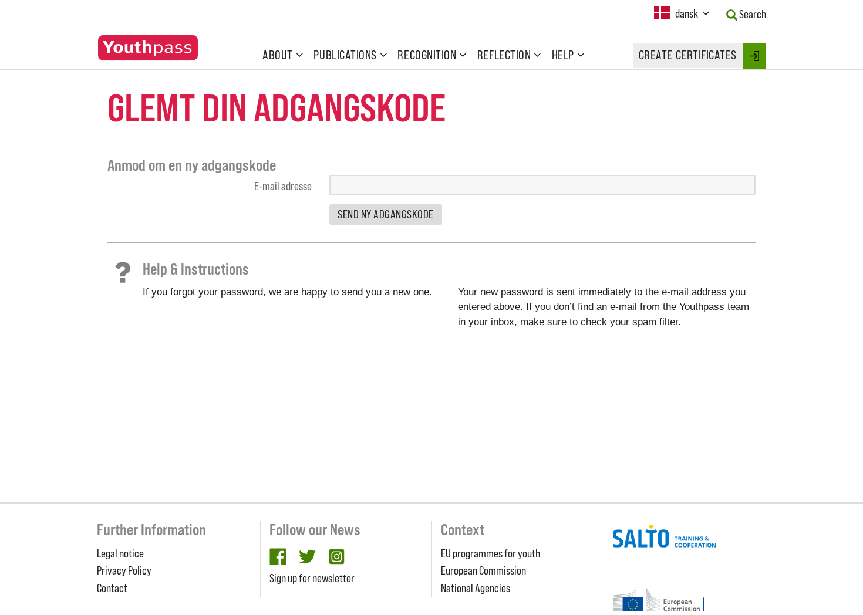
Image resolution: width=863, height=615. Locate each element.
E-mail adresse (283, 186)
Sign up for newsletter (312, 578)
